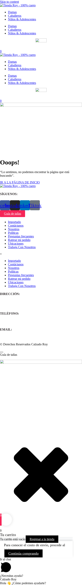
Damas (12, 12)
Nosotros (13, 229)
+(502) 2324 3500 (11, 321)
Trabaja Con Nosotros (22, 247)
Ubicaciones (15, 243)
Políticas (13, 232)
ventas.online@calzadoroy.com (19, 337)
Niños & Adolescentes (22, 19)
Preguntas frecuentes (21, 236)
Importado (14, 222)
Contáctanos (15, 225)
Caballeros (14, 15)
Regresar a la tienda (42, 539)
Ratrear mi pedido (19, 240)
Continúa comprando (23, 553)
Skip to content (9, 1)
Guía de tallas (12, 213)
